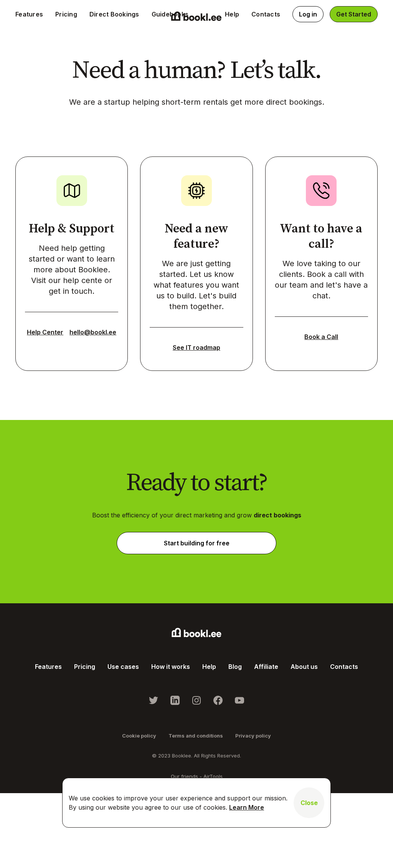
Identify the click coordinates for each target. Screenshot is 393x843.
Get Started (353, 14)
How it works (170, 666)
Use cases (123, 666)
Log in (308, 14)
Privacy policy (253, 736)
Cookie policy (139, 736)
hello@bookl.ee (92, 332)
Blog (235, 666)
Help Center (45, 332)
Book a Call (321, 337)
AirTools (213, 776)
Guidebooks (170, 14)
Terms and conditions (195, 736)
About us (304, 666)
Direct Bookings (114, 14)
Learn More (246, 807)
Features (29, 14)
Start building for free (197, 543)
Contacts (265, 14)
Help (232, 14)
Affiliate (266, 666)
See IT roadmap (196, 347)
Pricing (66, 14)
